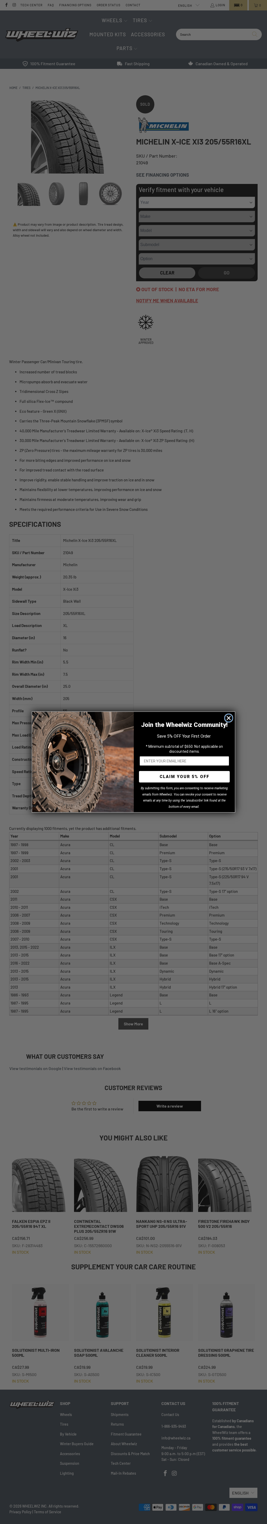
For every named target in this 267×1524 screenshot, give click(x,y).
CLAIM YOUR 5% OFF (184, 776)
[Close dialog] (229, 718)
